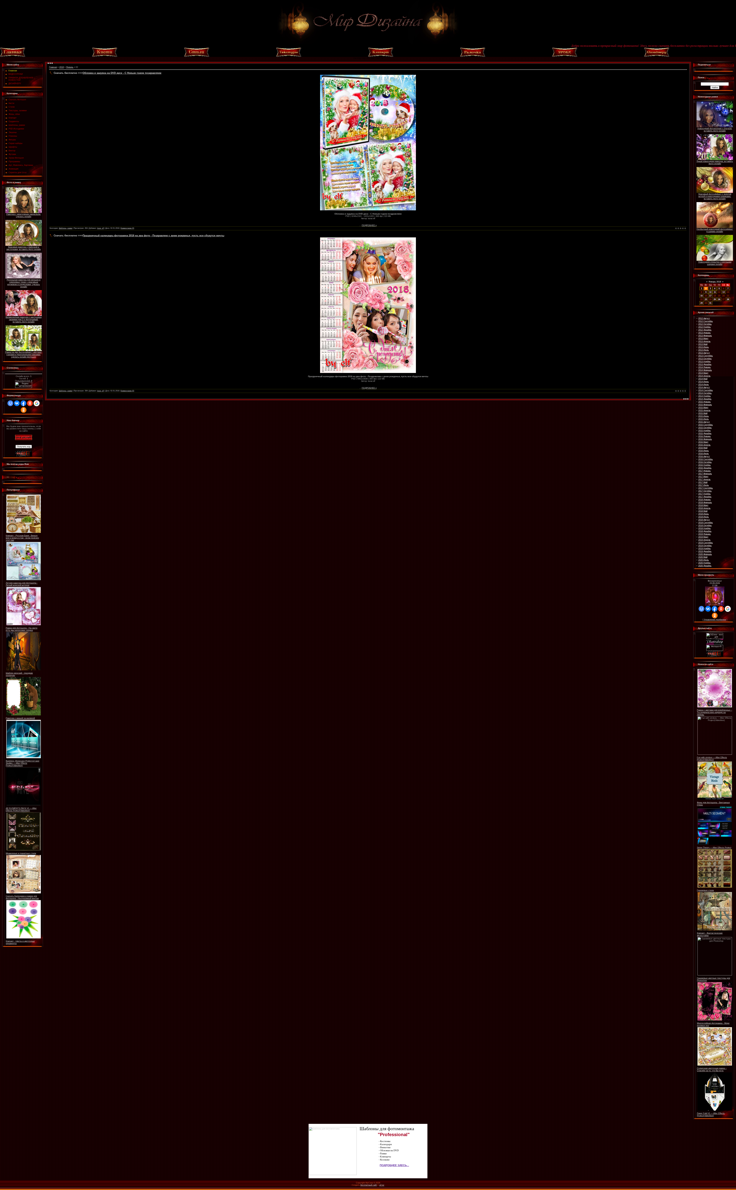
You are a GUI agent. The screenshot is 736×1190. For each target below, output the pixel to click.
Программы (14, 161)
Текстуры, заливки (18, 110)
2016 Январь (704, 436)
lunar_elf (100, 228)
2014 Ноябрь (704, 396)
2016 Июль (703, 453)
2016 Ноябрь (704, 465)
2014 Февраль (705, 370)
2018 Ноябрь (704, 528)
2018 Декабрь (704, 531)
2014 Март (703, 373)
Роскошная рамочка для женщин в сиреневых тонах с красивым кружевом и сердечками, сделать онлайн (23, 283)
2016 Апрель (704, 445)
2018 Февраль (705, 502)
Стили (12, 107)
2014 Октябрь (705, 393)
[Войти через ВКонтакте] (17, 403)
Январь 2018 (715, 282)
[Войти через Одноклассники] (23, 410)
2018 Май (702, 511)
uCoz (381, 1185)
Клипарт (12, 118)
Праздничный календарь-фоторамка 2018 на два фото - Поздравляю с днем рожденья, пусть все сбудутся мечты (153, 235)
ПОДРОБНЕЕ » (369, 225)
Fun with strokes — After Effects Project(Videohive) (712, 758)
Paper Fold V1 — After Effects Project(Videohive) (711, 1114)
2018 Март (703, 505)
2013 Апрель (704, 341)
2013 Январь (704, 333)
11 (715, 292)
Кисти (11, 103)
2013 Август (704, 353)
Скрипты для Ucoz (18, 172)
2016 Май (702, 448)
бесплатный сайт (368, 1185)
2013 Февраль (705, 335)
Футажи (12, 154)
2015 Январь (704, 402)
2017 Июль (703, 485)
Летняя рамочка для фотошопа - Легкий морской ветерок (22, 584)
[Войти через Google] (37, 403)
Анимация (13, 169)
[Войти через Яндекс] (30, 403)
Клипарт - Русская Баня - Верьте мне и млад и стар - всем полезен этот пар (22, 537)
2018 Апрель (704, 508)
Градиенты (14, 121)
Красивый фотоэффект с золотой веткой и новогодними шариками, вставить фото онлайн (714, 196)
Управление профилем (715, 619)
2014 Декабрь (704, 399)
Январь (69, 67)
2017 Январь (704, 471)
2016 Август (704, 456)
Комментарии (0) (127, 228)
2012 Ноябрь (704, 327)
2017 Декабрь (704, 496)
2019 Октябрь (705, 545)
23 (706, 299)
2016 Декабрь (704, 468)
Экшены (13, 132)
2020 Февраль (705, 554)
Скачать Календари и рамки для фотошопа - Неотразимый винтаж (22, 897)
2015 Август (704, 422)
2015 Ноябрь (704, 430)
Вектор (12, 150)
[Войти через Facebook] (23, 403)
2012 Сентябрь (705, 321)
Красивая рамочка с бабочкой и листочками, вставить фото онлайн (23, 248)
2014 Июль (703, 384)
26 (719, 299)
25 (715, 299)
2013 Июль (703, 350)
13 (723, 292)
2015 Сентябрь (705, 425)
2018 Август (704, 519)
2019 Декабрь (704, 551)
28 (728, 299)
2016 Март (703, 442)
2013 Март (703, 338)
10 (710, 292)
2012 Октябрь (705, 324)
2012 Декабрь (704, 330)
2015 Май (702, 413)
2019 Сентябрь (705, 543)
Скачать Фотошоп (17, 99)
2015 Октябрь (705, 427)
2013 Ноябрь (704, 361)
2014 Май (702, 379)
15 (701, 296)
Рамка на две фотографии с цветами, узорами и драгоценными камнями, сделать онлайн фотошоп (23, 354)
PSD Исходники (16, 129)
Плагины (13, 136)
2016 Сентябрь (705, 459)
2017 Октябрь (705, 491)
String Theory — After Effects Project (714, 847)
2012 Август (704, 318)
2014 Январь (704, 367)
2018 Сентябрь (705, 522)
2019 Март (703, 537)
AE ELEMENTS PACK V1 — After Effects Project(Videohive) (21, 809)
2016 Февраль (705, 439)
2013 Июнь (703, 347)
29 (701, 303)
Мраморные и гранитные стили (21, 853)
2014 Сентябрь (705, 390)
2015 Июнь (703, 416)
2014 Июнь (703, 381)
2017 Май (702, 482)
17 (710, 296)
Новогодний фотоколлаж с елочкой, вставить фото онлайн (714, 129)
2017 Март (703, 476)
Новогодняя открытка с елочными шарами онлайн (714, 263)
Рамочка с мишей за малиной (20, 718)
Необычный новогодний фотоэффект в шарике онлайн (715, 230)
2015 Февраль (705, 404)
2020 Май (702, 557)
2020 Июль (703, 560)
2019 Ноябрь (704, 548)
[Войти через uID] (10, 403)
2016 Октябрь (705, 462)
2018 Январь (704, 499)
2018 (61, 67)
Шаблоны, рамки (17, 125)
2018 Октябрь (705, 525)
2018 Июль (703, 517)
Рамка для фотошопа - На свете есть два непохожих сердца (21, 629)
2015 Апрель (704, 410)
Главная (53, 67)
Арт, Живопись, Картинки (21, 165)
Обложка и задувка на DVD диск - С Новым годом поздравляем (122, 73)
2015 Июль (703, 419)
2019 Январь (704, 534)
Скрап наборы (15, 143)
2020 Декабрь (704, 566)
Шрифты (13, 147)
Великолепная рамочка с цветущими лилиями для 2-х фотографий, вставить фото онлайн (24, 319)
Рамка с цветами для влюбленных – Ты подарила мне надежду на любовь (714, 712)
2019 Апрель (704, 540)
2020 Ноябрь (704, 563)
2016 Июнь (703, 450)
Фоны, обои (14, 114)
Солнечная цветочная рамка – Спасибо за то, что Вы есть (712, 1069)
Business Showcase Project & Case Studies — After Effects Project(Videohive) (22, 763)
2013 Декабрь (704, 364)
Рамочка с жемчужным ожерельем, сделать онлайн (23, 215)
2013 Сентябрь (705, 356)
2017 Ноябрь (704, 494)
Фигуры (12, 139)
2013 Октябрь (705, 358)
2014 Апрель (704, 376)
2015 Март (703, 407)
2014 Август (704, 387)
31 (710, 303)
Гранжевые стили (705, 890)
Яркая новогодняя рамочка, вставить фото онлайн (715, 162)
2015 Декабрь (704, 433)
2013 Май (702, 344)
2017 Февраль (705, 473)
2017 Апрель (704, 479)
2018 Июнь (703, 514)
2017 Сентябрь (705, 488)
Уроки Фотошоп (16, 158)
